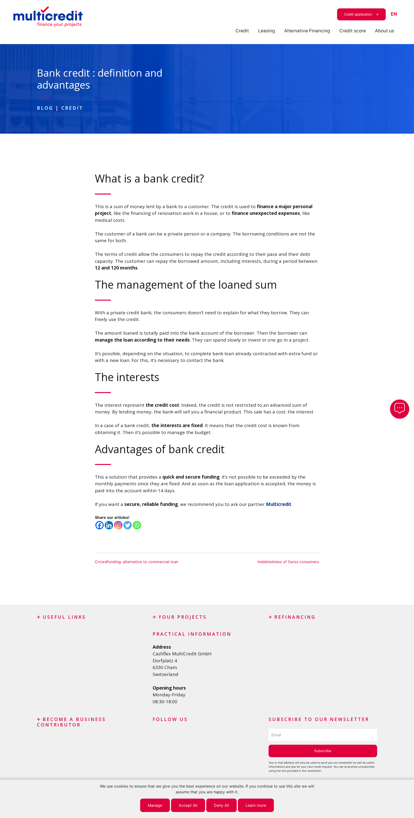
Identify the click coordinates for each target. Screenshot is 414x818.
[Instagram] (118, 525)
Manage (155, 805)
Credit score (352, 31)
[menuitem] (394, 14)
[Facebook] (99, 525)
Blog (45, 108)
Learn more (256, 805)
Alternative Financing (307, 31)
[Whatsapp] (137, 525)
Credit (242, 31)
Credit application (358, 14)
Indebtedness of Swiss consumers (288, 561)
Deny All (221, 805)
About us (384, 31)
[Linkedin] (109, 525)
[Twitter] (127, 525)
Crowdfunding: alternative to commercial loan (136, 561)
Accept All (188, 805)
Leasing (266, 31)
